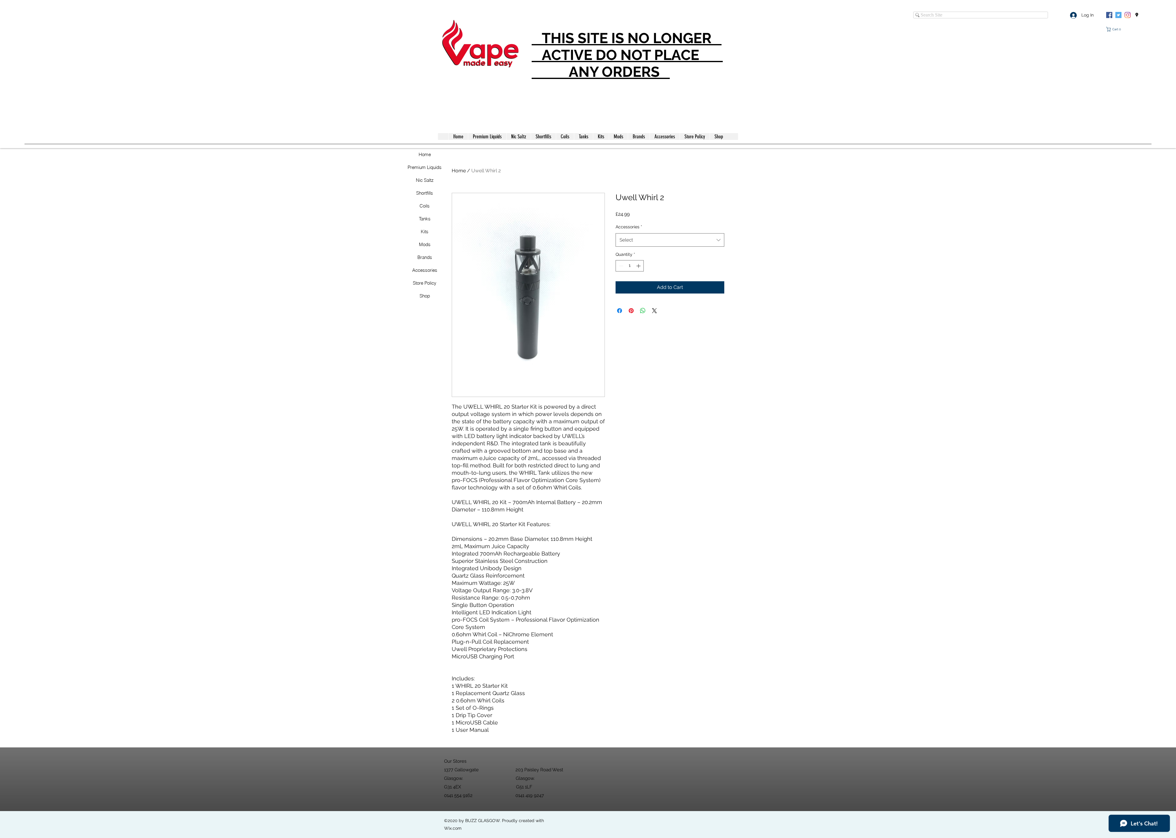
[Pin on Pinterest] (631, 310)
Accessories (424, 270)
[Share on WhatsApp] (642, 310)
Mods (425, 244)
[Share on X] (654, 310)
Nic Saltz (425, 180)
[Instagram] (1128, 15)
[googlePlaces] (1137, 15)
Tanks (425, 219)
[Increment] (639, 265)
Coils (425, 206)
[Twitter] (1118, 15)
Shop (425, 296)
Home (425, 154)
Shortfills (424, 193)
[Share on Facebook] (619, 310)
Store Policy (424, 283)
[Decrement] (620, 265)
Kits (424, 231)
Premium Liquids (425, 167)
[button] (1114, 29)
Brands (424, 257)
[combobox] (670, 240)
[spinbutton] (629, 265)
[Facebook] (1109, 15)
